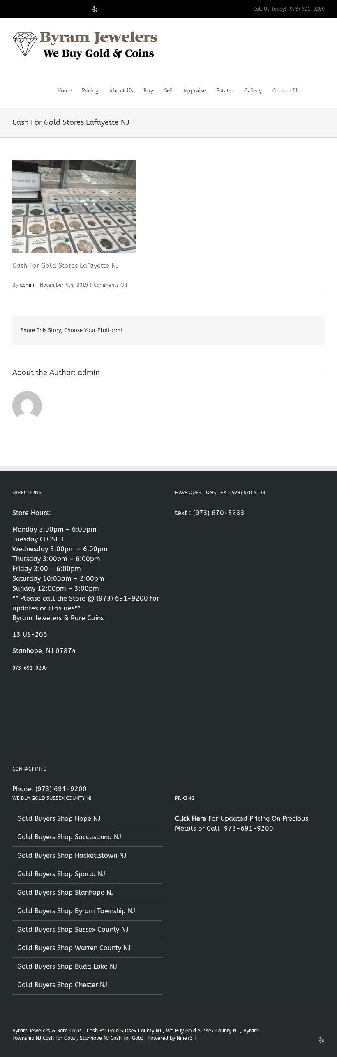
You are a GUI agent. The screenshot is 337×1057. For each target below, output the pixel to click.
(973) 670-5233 (219, 513)
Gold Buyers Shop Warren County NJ (74, 948)
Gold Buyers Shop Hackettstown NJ (72, 855)
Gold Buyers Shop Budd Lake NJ (67, 966)
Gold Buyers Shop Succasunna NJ (69, 837)
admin (27, 285)
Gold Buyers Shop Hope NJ (59, 818)
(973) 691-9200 (122, 598)
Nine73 (185, 1038)
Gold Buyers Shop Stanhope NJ (65, 892)
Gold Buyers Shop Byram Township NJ (76, 911)
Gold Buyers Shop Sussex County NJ (73, 929)
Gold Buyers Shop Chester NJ (62, 985)
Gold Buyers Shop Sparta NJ (61, 874)
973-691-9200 (29, 668)
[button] (312, 90)
